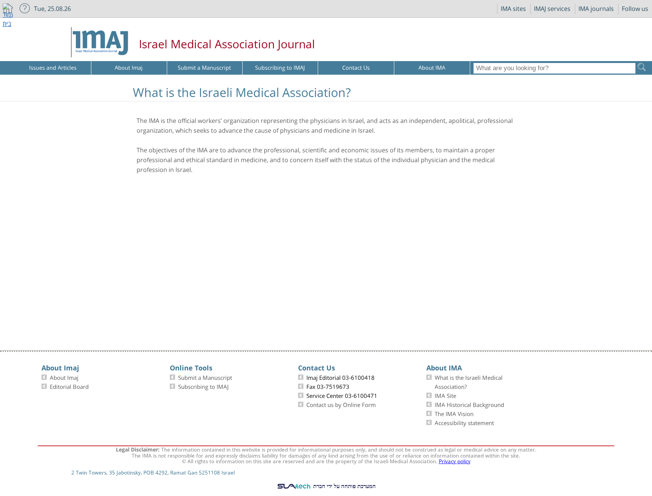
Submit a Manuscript (205, 376)
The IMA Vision (454, 413)
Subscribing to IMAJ (203, 385)
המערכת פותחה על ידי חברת (344, 486)
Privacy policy (455, 460)
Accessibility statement (464, 422)
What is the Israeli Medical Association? (469, 381)
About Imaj (64, 376)
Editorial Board (69, 385)
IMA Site (445, 394)
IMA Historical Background (469, 403)
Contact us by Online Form (341, 403)
